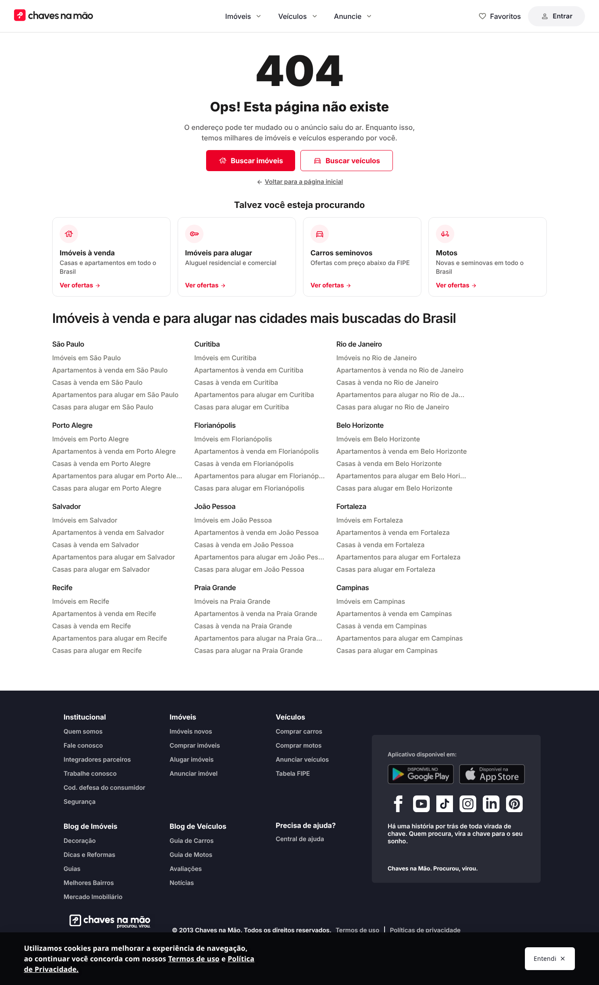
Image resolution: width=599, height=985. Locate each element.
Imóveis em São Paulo (86, 358)
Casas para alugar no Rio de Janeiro (392, 407)
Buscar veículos (352, 160)
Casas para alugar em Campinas (387, 650)
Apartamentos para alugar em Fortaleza (398, 557)
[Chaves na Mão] (53, 16)
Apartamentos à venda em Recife (104, 613)
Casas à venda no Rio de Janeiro (387, 382)
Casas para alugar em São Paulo (102, 407)
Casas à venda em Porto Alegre (101, 463)
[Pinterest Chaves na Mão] (514, 806)
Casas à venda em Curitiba (236, 382)
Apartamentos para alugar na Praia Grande (260, 638)
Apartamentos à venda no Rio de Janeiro (400, 370)
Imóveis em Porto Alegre (90, 439)
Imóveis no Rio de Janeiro (376, 358)
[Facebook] (398, 806)
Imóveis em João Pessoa (233, 520)
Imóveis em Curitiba (225, 358)
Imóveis (238, 16)
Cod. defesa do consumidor (104, 788)
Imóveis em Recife (80, 601)
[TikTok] (444, 806)
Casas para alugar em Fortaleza (385, 569)
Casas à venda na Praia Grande (243, 626)
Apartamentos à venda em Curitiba (248, 370)
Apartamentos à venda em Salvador (108, 532)
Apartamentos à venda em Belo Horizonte (401, 451)
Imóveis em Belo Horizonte (378, 439)
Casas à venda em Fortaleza (380, 545)
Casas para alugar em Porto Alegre (106, 488)
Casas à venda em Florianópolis (244, 463)
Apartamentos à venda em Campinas (394, 613)
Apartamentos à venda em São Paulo (110, 370)
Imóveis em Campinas (370, 601)
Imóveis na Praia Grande (232, 601)
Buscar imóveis (257, 160)
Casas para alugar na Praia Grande (248, 650)
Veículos (292, 16)
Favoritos (505, 16)
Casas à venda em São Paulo (97, 382)
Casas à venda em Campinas (381, 626)
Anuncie (348, 16)
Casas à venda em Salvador (95, 545)
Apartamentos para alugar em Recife (109, 638)
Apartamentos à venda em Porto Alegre (114, 451)
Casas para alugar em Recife (97, 650)
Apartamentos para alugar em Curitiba (254, 394)
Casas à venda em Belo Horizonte (389, 463)
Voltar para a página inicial (304, 182)
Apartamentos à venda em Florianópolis (256, 451)
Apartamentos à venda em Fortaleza (393, 532)
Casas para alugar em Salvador (101, 569)
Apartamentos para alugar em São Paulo (115, 394)
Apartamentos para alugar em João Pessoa (260, 557)
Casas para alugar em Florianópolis (249, 488)
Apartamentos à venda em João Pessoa (256, 532)
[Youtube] (421, 806)
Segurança (80, 802)
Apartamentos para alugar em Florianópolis (260, 476)
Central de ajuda (300, 839)
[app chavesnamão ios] (492, 774)
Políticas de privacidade (425, 930)
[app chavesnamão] (421, 774)
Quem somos (83, 731)
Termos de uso (357, 930)
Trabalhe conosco (90, 773)
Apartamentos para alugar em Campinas (399, 638)
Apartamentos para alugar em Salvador (113, 557)
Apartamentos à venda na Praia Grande (255, 613)
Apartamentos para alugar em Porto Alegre (118, 476)
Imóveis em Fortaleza (369, 520)
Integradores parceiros (97, 759)
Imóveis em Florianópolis (233, 439)
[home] (107, 921)
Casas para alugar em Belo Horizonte (394, 488)
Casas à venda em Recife (91, 626)
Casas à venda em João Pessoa (243, 545)
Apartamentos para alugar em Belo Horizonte (402, 476)
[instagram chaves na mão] (467, 806)
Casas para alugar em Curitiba (241, 407)
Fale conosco (83, 745)
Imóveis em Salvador (85, 520)
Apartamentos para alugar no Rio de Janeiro (402, 394)
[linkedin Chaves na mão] (491, 806)
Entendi (545, 958)
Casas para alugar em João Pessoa (249, 569)
